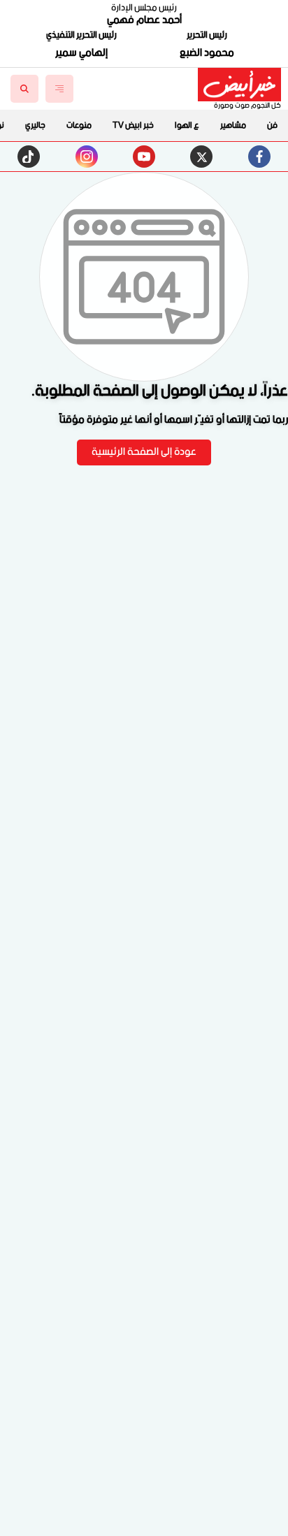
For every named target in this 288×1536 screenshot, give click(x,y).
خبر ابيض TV (133, 125)
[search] (24, 89)
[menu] (59, 89)
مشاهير (233, 125)
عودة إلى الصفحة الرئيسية (144, 452)
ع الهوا (187, 125)
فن (272, 125)
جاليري (35, 125)
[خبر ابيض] (239, 84)
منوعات (79, 125)
